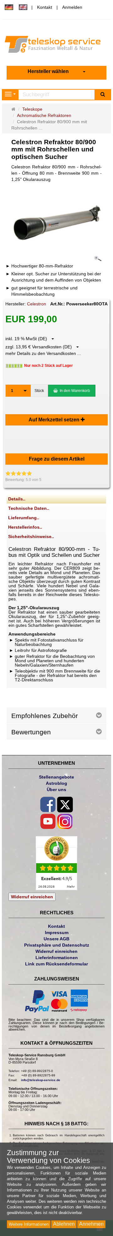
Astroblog (56, 783)
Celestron (36, 303)
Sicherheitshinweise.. (31, 536)
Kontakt (44, 7)
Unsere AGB (56, 938)
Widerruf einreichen (32, 896)
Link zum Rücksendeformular (56, 963)
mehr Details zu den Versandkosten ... (43, 353)
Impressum (56, 932)
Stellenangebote (56, 776)
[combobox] (56, 71)
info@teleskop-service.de (40, 1080)
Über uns (56, 789)
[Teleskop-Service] (56, 45)
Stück (39, 390)
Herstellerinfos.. (25, 527)
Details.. (16, 498)
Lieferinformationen (56, 957)
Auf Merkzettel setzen (55, 419)
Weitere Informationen (29, 1224)
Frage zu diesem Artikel (56, 459)
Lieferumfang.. (23, 517)
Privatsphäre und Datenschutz (56, 945)
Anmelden (72, 7)
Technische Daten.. (28, 508)
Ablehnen (64, 1224)
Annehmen (91, 1224)
